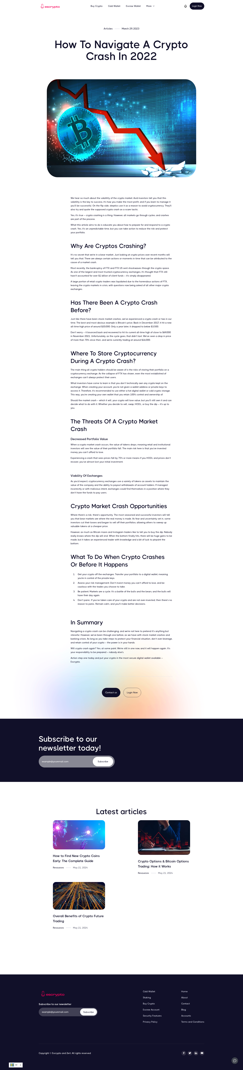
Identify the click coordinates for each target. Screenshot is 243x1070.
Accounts (186, 1016)
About (184, 997)
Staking (147, 997)
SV (16, 1065)
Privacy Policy (150, 1022)
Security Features (152, 1016)
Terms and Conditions (192, 1022)
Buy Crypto (97, 6)
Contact (185, 1003)
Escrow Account (151, 1009)
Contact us (111, 692)
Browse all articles (121, 945)
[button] (150, 6)
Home (184, 991)
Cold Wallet (114, 6)
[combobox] (16, 1065)
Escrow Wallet (133, 6)
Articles (108, 28)
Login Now (197, 6)
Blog (183, 1009)
